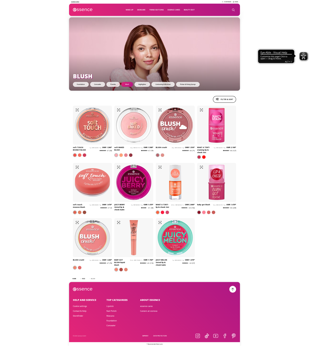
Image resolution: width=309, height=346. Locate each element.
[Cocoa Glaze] (131, 155)
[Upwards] (232, 289)
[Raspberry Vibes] (199, 157)
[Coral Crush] (75, 212)
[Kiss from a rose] (167, 212)
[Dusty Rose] (126, 270)
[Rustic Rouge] (84, 212)
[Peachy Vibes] (158, 212)
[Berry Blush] (75, 268)
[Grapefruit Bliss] (204, 157)
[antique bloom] (80, 155)
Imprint (145, 336)
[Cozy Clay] (80, 212)
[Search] (233, 10)
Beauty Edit (189, 10)
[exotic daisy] (75, 155)
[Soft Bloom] (116, 155)
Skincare (141, 10)
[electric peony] (84, 155)
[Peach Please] (121, 155)
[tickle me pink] (204, 212)
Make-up (129, 10)
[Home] (83, 10)
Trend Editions (156, 10)
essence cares (174, 10)
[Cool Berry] (80, 268)
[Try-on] (77, 110)
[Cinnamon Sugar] (158, 155)
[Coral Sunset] (162, 212)
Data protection (160, 336)
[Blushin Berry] (121, 270)
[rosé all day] (209, 212)
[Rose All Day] (126, 155)
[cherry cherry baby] (199, 212)
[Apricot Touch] (162, 155)
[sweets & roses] (213, 212)
